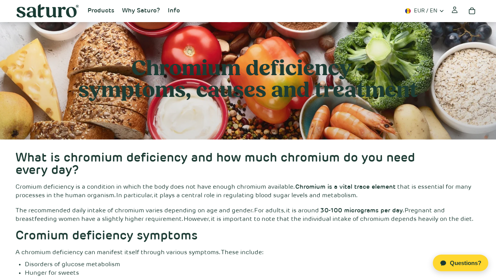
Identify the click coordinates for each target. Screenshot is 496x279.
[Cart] (471, 10)
